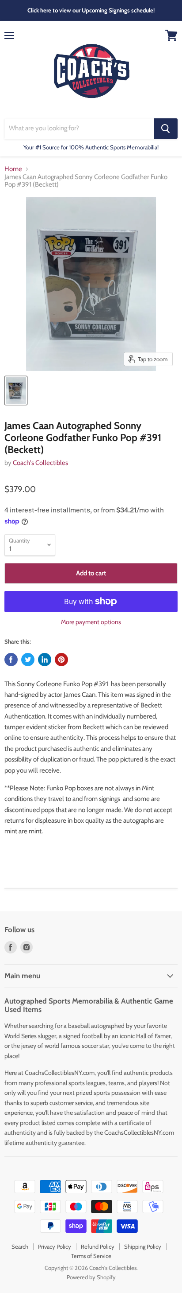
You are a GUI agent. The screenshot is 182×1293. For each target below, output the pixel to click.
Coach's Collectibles (40, 463)
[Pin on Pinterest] (61, 659)
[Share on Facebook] (11, 659)
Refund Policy (97, 1246)
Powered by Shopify (91, 1277)
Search (19, 1246)
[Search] (166, 128)
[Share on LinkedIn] (44, 659)
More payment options (91, 621)
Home (13, 169)
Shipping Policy (142, 1246)
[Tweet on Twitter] (27, 659)
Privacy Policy (54, 1246)
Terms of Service (91, 1255)
